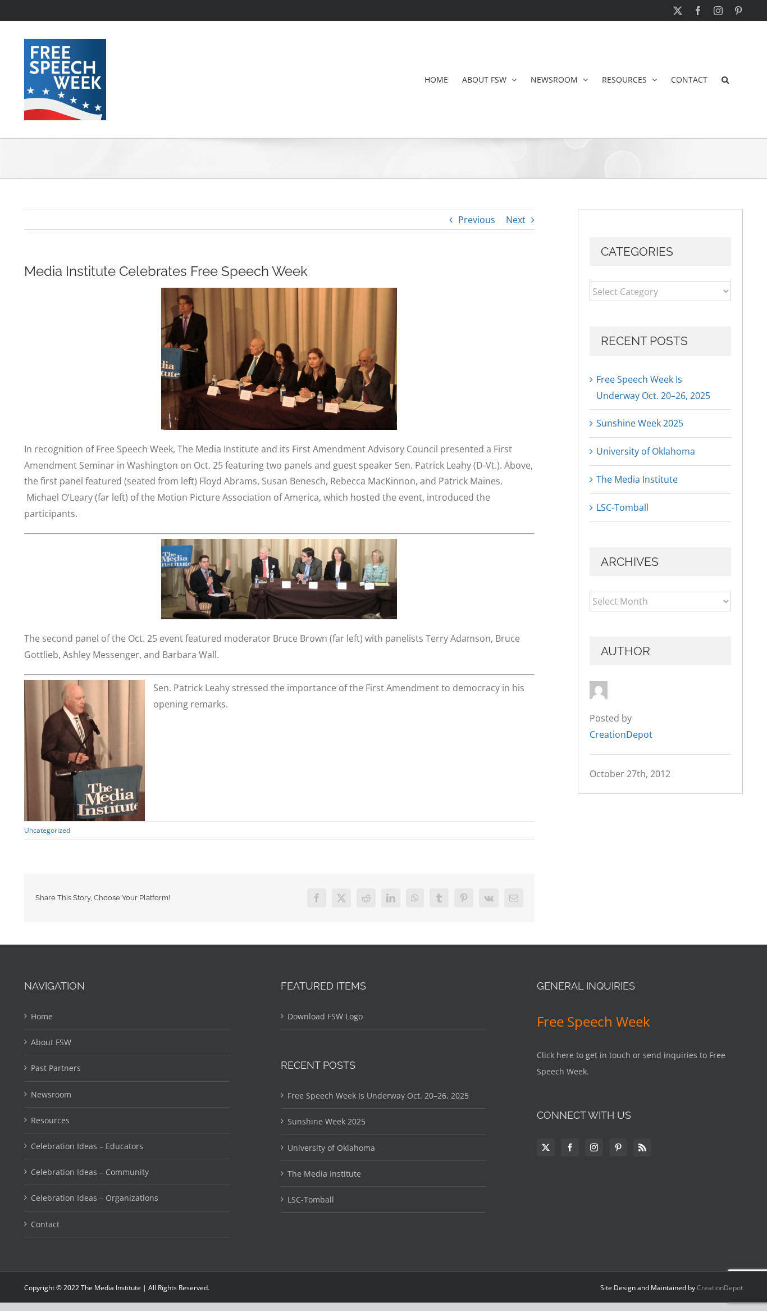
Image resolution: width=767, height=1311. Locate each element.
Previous (476, 220)
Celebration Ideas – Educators (87, 1146)
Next (516, 220)
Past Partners (56, 1068)
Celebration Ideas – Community (90, 1172)
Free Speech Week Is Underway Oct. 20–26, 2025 (378, 1095)
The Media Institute (637, 479)
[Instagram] (594, 1147)
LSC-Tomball (622, 507)
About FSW (51, 1042)
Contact (45, 1224)
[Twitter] (546, 1147)
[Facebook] (570, 1147)
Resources (50, 1120)
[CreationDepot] (599, 689)
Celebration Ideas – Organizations (94, 1197)
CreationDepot (720, 1287)
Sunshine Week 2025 (639, 423)
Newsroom (51, 1094)
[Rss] (642, 1147)
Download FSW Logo (325, 1016)
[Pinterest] (618, 1147)
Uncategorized (47, 830)
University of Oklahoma (645, 451)
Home (42, 1016)
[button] (725, 79)
